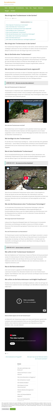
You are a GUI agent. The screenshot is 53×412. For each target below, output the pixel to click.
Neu (31, 8)
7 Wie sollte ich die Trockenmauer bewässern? (17, 35)
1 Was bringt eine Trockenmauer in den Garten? (17, 25)
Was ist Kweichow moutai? (23, 380)
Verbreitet (40, 8)
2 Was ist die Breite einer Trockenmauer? (15, 26)
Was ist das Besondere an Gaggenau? (26, 377)
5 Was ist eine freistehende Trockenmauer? (16, 32)
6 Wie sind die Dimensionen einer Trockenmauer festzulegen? (20, 34)
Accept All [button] (13, 409)
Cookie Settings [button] (5, 409)
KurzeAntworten (9, 2)
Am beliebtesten (20, 8)
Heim (6, 8)
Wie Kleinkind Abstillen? (23, 382)
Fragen (35, 8)
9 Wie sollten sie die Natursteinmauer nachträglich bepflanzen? (20, 39)
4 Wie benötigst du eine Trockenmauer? (15, 30)
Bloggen (7, 10)
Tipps (26, 8)
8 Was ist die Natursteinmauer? (13, 37)
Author (15, 18)
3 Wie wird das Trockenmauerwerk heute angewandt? (18, 28)
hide (31, 22)
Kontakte (13, 10)
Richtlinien (11, 8)
